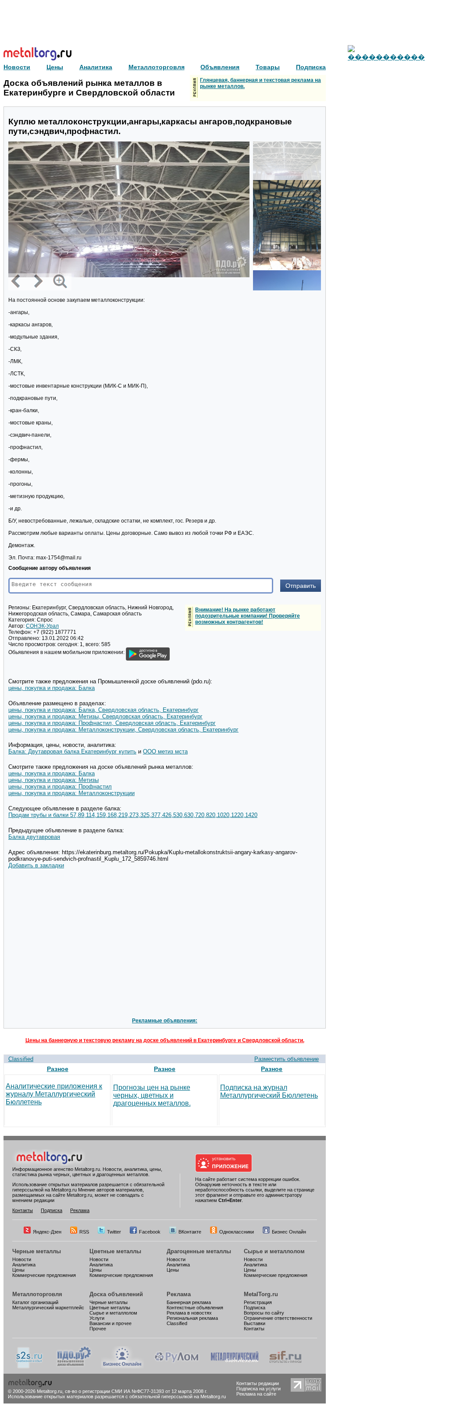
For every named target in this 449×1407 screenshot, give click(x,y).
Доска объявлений (116, 1294)
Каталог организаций (35, 1302)
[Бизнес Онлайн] (122, 1366)
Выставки (254, 1323)
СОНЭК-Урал (42, 626)
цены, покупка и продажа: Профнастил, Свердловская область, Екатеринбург (112, 723)
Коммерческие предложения (44, 1275)
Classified (20, 1059)
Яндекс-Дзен (47, 1231)
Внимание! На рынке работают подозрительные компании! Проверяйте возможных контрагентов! (247, 616)
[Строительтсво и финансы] (285, 1366)
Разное (57, 1068)
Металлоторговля (37, 1294)
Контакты (22, 1210)
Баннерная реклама (189, 1302)
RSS (84, 1231)
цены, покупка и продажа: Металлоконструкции (71, 793)
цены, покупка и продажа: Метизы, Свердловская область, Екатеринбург (105, 716)
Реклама (79, 1210)
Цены (18, 1270)
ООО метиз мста (165, 751)
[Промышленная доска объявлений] (74, 1366)
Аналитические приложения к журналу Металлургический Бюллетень (54, 1094)
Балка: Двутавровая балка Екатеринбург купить (72, 751)
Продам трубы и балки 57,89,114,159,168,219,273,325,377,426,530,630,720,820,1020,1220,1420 (132, 815)
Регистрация (258, 1302)
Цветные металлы (115, 1251)
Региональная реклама (192, 1318)
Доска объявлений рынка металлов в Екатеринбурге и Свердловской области (89, 87)
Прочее (97, 1328)
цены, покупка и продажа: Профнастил (60, 786)
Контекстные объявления (195, 1307)
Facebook (149, 1231)
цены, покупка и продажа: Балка (51, 688)
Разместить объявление (286, 1059)
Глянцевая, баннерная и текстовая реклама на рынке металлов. (260, 83)
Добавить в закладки (36, 865)
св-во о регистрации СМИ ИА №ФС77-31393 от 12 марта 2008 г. (136, 1391)
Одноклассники (236, 1231)
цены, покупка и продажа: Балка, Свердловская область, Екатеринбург (103, 710)
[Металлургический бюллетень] (234, 1366)
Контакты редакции (257, 1383)
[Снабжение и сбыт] (29, 1366)
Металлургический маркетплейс (48, 1307)
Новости (21, 1259)
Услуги (96, 1318)
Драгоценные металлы (199, 1251)
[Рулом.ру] (176, 1366)
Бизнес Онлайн (289, 1231)
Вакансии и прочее (110, 1323)
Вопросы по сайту (264, 1312)
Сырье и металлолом (274, 1251)
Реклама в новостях (189, 1312)
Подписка (51, 1210)
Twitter (114, 1231)
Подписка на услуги (258, 1388)
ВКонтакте (189, 1231)
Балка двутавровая (34, 837)
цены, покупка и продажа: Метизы (53, 780)
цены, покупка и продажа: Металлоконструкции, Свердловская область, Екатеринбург (123, 729)
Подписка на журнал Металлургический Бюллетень (269, 1091)
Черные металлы (36, 1251)
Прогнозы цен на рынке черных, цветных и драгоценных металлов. (152, 1095)
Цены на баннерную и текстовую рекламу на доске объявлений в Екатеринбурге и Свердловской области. (164, 1040)
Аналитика (24, 1264)
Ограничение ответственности (278, 1318)
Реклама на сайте (256, 1393)
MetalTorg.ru (261, 1294)
